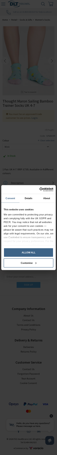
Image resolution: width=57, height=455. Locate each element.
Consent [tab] (10, 198)
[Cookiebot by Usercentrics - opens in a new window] (40, 189)
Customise (27, 262)
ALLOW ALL (28, 252)
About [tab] (46, 198)
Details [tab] (28, 198)
